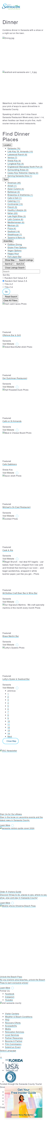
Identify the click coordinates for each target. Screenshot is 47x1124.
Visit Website (9, 343)
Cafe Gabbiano (10, 464)
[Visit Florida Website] (26, 1061)
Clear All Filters (10, 300)
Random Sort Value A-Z (16, 277)
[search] (30, 6)
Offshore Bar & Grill (12, 335)
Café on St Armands (12, 421)
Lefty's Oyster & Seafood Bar (16, 679)
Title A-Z (9, 284)
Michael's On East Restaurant (16, 507)
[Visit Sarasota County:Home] (11, 7)
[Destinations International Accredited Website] (26, 1076)
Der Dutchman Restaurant (15, 378)
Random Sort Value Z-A (16, 280)
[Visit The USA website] (26, 1067)
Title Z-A (9, 287)
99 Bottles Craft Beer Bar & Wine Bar (20, 593)
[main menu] (42, 6)
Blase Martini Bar (11, 636)
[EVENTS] (36, 6)
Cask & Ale (8, 550)
